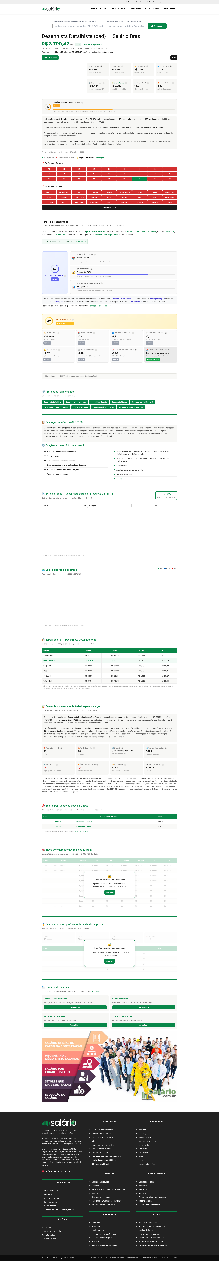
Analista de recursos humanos (152, 1234)
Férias (141, 1156)
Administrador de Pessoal (149, 1222)
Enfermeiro (96, 1222)
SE (155, 179)
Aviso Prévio (144, 1145)
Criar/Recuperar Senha (143, 2)
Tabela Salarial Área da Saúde (104, 1245)
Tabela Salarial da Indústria (103, 1204)
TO (170, 179)
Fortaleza (49, 197)
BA (109, 169)
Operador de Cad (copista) (142, 402)
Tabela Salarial (117, 8)
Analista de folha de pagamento (152, 1226)
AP (79, 169)
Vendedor (143, 1189)
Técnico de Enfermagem (102, 1237)
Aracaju (49, 192)
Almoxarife (96, 1193)
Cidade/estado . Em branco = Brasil (124, 21)
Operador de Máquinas (101, 1197)
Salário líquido (119, 83)
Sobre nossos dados (95, 1258)
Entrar (120, 2)
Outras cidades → (109, 207)
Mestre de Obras (51, 1198)
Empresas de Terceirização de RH (153, 1245)
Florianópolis (169, 192)
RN (64, 179)
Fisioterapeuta (98, 1230)
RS (79, 179)
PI (169, 174)
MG (94, 174)
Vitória (169, 202)
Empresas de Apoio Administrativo (107, 1156)
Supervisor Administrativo (103, 1145)
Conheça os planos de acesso (101, 306)
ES (155, 169)
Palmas (154, 197)
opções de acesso (153, 359)
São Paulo (139, 202)
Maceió (109, 197)
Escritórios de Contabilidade (151, 1241)
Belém (79, 192)
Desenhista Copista (99, 402)
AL (64, 169)
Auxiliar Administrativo (101, 1133)
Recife (64, 202)
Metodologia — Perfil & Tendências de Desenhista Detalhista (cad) (71, 376)
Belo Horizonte (64, 192)
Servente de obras (52, 1190)
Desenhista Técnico (119, 402)
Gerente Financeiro (100, 1152)
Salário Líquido (145, 1137)
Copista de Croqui (81, 407)
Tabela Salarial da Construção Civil (59, 1209)
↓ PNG (154, 506)
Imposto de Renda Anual (149, 1141)
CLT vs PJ (142, 1133)
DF (139, 169)
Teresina (155, 202)
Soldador (95, 1185)
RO (94, 179)
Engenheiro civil (51, 1202)
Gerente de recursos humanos (152, 1237)
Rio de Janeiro (94, 202)
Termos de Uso (132, 1258)
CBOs (147, 8)
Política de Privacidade (149, 1258)
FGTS (141, 1160)
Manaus (124, 197)
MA (49, 174)
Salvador (109, 202)
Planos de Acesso (97, 8)
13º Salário (143, 1152)
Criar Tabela (169, 8)
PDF (175, 57)
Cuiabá (139, 192)
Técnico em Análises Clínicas (104, 1234)
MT (64, 174)
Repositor (143, 1185)
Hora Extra (143, 1149)
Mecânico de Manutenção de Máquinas (108, 1189)
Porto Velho (49, 202)
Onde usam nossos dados (115, 1258)
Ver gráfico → (75, 1007)
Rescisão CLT (144, 1130)
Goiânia (64, 197)
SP (139, 179)
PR (139, 174)
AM (94, 169)
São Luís (124, 202)
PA (109, 174)
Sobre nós (164, 1258)
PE (155, 174)
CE (124, 169)
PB (124, 174)
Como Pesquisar (158, 2)
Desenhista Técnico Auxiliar (103, 407)
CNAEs (156, 8)
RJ (49, 179)
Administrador (98, 1141)
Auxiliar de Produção (100, 1182)
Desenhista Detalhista (52, 402)
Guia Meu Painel (171, 2)
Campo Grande (124, 192)
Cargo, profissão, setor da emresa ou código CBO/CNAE (74, 21)
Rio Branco (79, 202)
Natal (139, 197)
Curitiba (155, 192)
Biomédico (96, 1226)
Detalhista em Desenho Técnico (56, 407)
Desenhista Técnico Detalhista (131, 407)
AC (49, 169)
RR (109, 179)
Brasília (109, 192)
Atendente (143, 1193)
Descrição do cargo (50, 57)
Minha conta (130, 2)
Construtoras (50, 1206)
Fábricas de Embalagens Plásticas (106, 1201)
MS (79, 174)
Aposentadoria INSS (147, 1164)
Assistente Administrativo (102, 1130)
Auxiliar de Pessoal (147, 1230)
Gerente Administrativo (101, 1149)
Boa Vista (94, 192)
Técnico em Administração (103, 1137)
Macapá (94, 197)
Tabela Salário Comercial (149, 1204)
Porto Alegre (169, 197)
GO (170, 169)
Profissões (136, 8)
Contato (174, 1258)
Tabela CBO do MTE (81, 831)
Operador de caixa (146, 1182)
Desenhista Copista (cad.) (76, 402)
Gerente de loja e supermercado (152, 1197)
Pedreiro (48, 1194)
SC (124, 179)
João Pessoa (79, 197)
